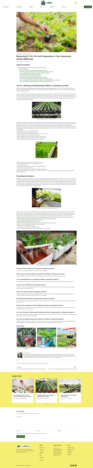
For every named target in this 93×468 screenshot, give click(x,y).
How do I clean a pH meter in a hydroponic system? (30, 74)
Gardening (42, 450)
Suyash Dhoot (17, 398)
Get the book (88, 6)
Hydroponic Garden (25, 363)
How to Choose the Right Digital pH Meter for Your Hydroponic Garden (30, 368)
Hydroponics (42, 447)
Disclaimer (69, 450)
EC (20, 363)
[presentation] (23, 385)
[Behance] (17, 360)
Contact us (69, 452)
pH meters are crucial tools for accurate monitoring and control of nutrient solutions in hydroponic (35, 178)
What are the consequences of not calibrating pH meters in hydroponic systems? (36, 78)
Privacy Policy (70, 447)
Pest (41, 6)
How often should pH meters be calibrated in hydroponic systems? (33, 70)
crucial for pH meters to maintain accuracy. (36, 93)
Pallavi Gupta (64, 398)
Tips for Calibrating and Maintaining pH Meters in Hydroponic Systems (32, 67)
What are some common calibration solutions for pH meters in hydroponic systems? (36, 71)
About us (64, 6)
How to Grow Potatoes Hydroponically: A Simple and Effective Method (62, 368)
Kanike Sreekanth (20, 61)
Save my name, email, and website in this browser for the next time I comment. (32, 433)
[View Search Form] (76, 3)
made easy (32, 363)
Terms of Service (70, 449)
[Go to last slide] (13, 391)
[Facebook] (71, 465)
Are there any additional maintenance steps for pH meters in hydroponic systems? (36, 81)
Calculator (42, 457)
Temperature (45, 363)
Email (38, 430)
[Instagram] (76, 465)
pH (41, 363)
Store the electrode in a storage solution (25, 221)
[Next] (79, 391)
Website (59, 430)
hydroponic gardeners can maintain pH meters (27, 128)
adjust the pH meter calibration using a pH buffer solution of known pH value (41, 222)
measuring (38, 363)
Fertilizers (31, 6)
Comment (19, 416)
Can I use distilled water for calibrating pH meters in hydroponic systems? (34, 73)
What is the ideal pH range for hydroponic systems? (30, 75)
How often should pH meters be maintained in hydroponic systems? (33, 77)
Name (18, 430)
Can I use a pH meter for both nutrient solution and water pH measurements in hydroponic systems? (40, 80)
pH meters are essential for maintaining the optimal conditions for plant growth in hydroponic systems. (36, 88)
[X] (73, 465)
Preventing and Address (23, 68)
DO (17, 363)
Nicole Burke (40, 398)
